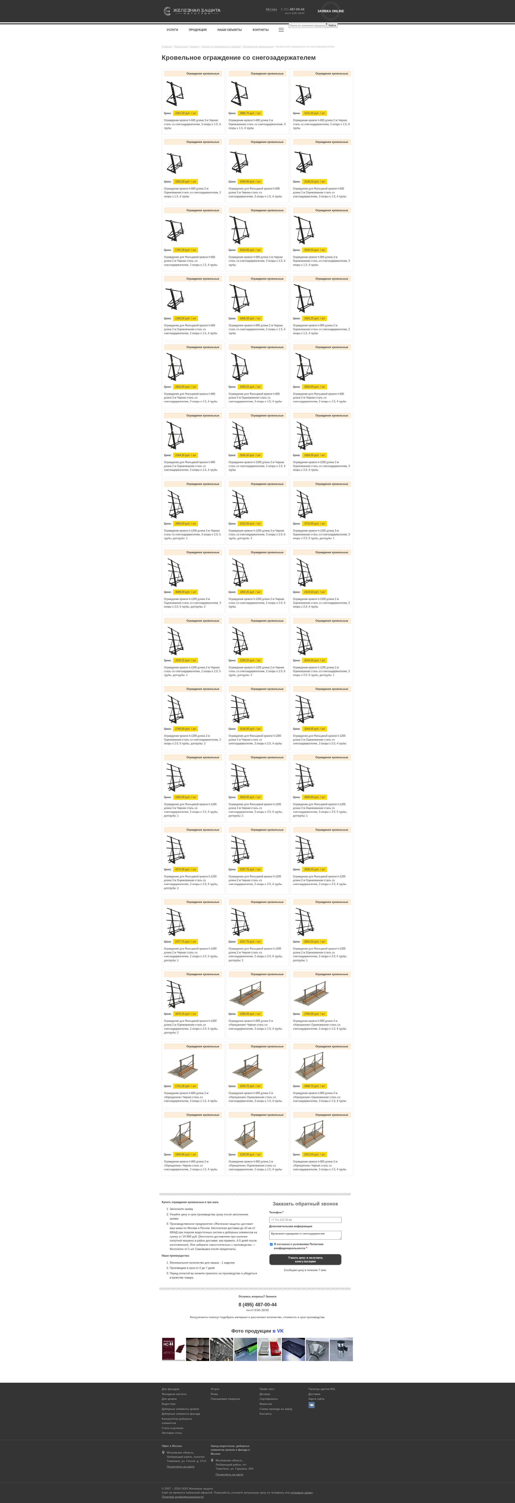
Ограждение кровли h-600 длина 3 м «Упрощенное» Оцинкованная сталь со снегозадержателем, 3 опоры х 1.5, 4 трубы (319, 1024)
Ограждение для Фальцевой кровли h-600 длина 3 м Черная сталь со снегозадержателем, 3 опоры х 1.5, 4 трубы (255, 192)
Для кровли (169, 1398)
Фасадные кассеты (174, 1394)
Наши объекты (229, 29)
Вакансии (266, 1403)
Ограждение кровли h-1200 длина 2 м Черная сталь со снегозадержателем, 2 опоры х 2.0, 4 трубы (257, 602)
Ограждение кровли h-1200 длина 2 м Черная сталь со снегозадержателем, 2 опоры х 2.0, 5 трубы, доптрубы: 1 (192, 671)
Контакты (261, 29)
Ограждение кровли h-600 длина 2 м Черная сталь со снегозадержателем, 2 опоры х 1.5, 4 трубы (321, 124)
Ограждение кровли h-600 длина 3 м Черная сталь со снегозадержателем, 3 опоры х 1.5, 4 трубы (192, 124)
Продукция (198, 29)
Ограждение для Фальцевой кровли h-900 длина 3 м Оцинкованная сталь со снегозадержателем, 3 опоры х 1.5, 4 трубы (255, 397)
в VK (278, 1331)
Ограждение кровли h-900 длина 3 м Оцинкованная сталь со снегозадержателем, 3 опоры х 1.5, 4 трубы (321, 260)
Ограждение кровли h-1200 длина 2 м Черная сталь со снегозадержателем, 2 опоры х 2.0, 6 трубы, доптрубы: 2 (257, 671)
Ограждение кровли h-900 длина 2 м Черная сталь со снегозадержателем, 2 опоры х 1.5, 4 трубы (257, 329)
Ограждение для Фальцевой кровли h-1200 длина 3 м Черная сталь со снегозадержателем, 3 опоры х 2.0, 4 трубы (255, 739)
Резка (214, 1394)
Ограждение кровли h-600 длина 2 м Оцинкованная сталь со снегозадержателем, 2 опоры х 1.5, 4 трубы (192, 192)
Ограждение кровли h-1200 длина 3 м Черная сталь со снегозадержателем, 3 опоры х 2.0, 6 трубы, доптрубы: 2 (257, 534)
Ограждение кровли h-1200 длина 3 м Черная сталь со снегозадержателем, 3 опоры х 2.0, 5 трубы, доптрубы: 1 (192, 534)
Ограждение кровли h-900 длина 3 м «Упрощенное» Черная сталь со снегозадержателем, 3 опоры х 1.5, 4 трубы (319, 1165)
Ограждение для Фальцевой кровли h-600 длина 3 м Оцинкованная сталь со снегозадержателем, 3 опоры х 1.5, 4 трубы (319, 192)
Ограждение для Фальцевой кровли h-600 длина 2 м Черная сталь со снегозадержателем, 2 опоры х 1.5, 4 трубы (190, 260)
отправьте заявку (301, 1492)
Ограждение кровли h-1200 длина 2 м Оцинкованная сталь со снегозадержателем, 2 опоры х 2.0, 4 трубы (321, 602)
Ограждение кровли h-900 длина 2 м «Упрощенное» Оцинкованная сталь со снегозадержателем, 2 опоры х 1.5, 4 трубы (255, 1165)
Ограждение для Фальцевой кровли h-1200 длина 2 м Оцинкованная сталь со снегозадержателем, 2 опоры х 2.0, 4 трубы (319, 880)
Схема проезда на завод (276, 1408)
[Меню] (281, 30)
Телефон (276, 1212)
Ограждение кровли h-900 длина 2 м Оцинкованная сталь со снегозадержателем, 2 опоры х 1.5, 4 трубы (321, 329)
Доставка (314, 1394)
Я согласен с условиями (298, 1246)
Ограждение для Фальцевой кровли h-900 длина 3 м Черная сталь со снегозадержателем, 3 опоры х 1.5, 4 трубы (190, 397)
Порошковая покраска (225, 1398)
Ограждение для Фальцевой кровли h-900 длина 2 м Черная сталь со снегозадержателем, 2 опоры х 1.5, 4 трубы (319, 397)
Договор (265, 1394)
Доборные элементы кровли (180, 1408)
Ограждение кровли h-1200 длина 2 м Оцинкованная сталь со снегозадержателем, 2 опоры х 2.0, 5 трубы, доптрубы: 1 (321, 671)
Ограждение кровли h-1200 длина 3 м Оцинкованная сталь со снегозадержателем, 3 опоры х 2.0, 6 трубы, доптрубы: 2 (192, 602)
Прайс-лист (267, 1389)
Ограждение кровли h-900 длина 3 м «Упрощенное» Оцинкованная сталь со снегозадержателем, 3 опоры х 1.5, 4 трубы (319, 1097)
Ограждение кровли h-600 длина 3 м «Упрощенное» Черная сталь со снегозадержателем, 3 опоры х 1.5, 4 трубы (255, 1024)
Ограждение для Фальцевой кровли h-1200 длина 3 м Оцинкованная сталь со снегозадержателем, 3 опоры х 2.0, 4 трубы (319, 739)
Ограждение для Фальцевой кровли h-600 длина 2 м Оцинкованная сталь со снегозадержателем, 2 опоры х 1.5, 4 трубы (190, 329)
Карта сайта (316, 1398)
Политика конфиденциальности (183, 1496)
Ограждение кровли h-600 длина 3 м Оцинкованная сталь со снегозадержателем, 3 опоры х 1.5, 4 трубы (257, 124)
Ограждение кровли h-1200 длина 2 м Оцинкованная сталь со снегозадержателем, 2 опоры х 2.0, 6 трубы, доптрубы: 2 (192, 739)
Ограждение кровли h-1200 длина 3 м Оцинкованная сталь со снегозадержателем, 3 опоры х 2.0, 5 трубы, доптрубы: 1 (321, 534)
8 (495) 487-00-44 (258, 1304)
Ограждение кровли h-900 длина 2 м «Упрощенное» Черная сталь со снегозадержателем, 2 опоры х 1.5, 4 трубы (190, 1165)
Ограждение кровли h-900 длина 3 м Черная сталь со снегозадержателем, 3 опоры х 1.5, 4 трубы (257, 260)
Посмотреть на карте (181, 1466)
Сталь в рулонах (172, 1428)
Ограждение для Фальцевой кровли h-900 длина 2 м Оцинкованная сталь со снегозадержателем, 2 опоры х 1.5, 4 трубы (190, 466)
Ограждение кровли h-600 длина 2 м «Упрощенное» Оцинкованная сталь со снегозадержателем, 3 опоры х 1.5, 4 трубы (255, 1097)
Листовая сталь (172, 1432)
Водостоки (168, 1403)
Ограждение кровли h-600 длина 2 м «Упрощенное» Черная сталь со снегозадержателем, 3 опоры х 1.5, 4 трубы (190, 1097)
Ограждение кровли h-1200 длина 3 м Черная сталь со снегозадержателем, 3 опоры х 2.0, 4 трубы (257, 466)
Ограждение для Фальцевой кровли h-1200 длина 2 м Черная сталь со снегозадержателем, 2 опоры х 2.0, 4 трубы (255, 880)
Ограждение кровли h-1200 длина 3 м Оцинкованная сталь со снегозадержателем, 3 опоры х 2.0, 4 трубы (321, 466)
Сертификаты (269, 1398)
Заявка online (330, 11)
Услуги (172, 29)
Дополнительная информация (290, 1226)
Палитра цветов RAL (322, 1389)
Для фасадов (170, 1389)
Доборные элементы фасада (181, 1413)
